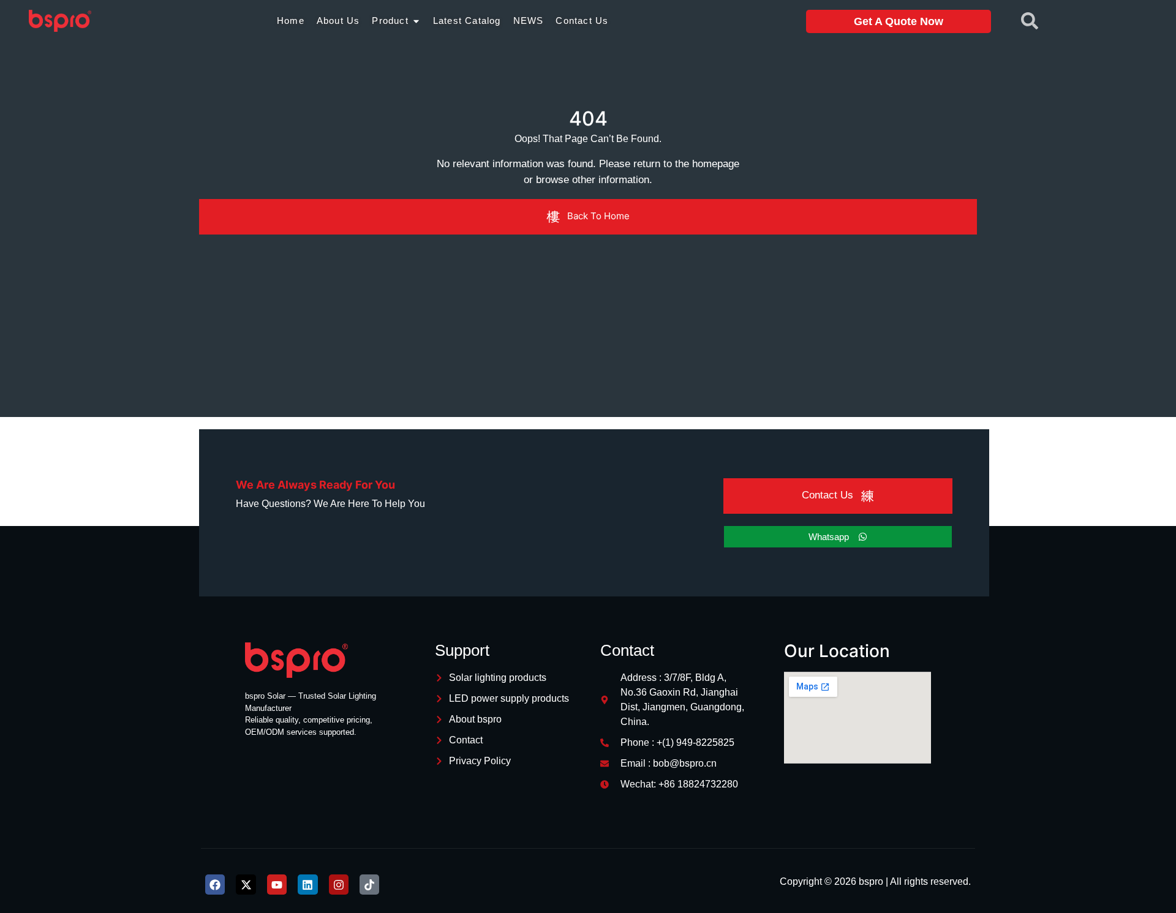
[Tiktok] (369, 884)
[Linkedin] (307, 884)
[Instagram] (339, 884)
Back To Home (598, 216)
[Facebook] (215, 884)
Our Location (837, 651)
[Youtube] (277, 884)
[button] (1030, 15)
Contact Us (827, 496)
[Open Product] (416, 21)
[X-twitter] (245, 884)
